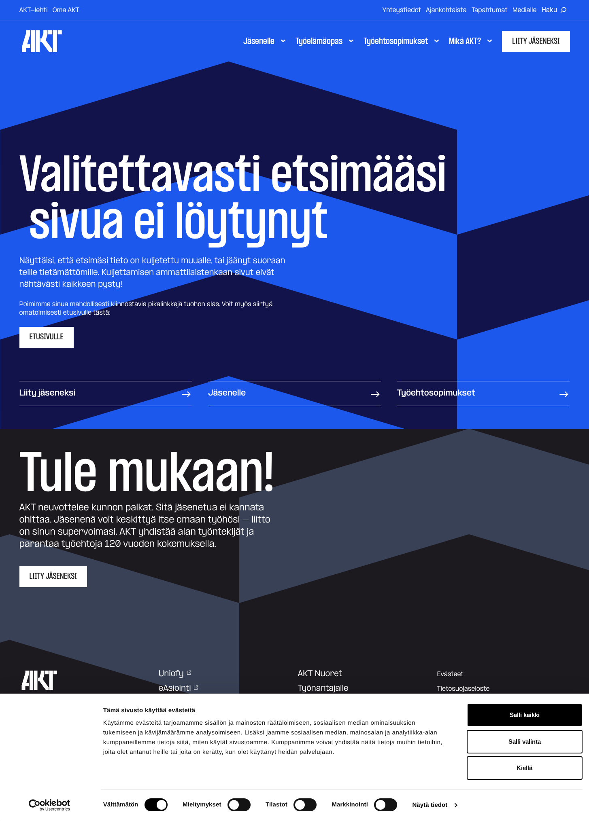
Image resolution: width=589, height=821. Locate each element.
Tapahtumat (490, 10)
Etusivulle (47, 337)
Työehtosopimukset (436, 393)
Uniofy (171, 673)
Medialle (524, 10)
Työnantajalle (323, 688)
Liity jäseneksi (535, 41)
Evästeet (450, 674)
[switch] (239, 804)
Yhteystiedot (401, 10)
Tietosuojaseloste (463, 689)
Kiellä (524, 767)
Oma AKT (65, 10)
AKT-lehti (33, 10)
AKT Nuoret (320, 673)
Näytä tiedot (429, 805)
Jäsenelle (227, 393)
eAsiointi (175, 688)
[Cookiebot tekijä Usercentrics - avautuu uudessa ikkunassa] (49, 805)
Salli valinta (524, 741)
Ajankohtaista (446, 10)
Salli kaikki (525, 714)
